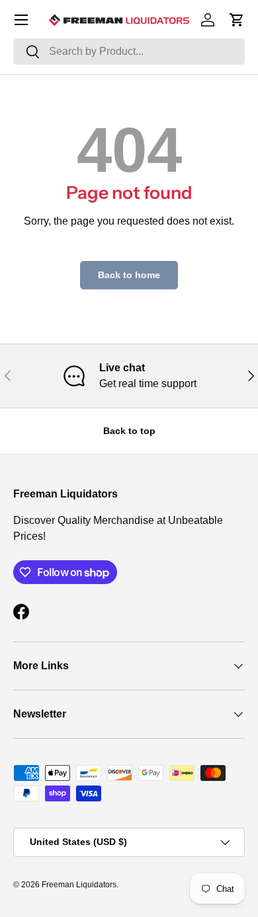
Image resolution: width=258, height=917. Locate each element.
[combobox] (129, 51)
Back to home (129, 275)
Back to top (129, 430)
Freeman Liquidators (79, 884)
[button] (236, 19)
